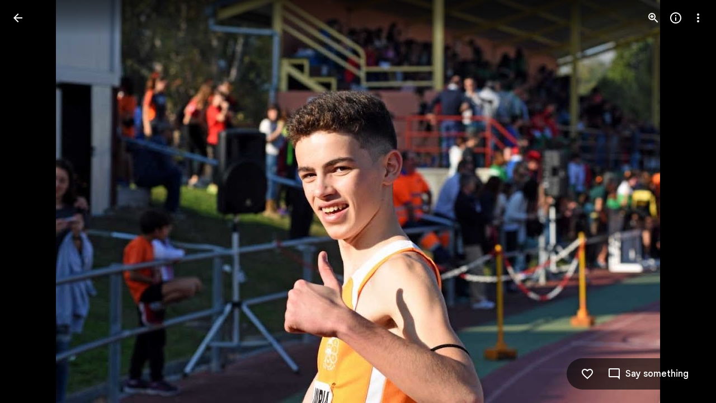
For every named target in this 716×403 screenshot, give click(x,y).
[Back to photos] (17, 17)
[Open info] (676, 18)
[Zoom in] (653, 18)
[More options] (698, 18)
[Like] (587, 374)
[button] (31, 201)
